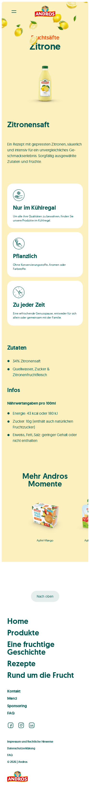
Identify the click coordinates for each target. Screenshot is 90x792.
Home (17, 621)
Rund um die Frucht (40, 675)
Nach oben (45, 596)
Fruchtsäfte (45, 37)
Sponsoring (17, 705)
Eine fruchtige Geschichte (30, 648)
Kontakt (13, 691)
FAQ (11, 713)
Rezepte (21, 663)
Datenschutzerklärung (21, 748)
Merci (12, 698)
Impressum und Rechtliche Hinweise (30, 742)
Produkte (23, 633)
